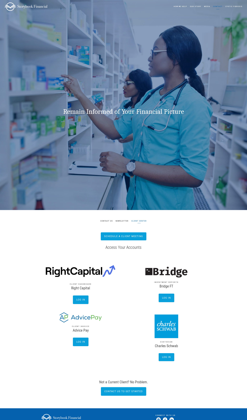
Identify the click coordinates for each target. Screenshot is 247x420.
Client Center (139, 221)
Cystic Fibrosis (233, 6)
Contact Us (106, 221)
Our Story (195, 6)
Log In (80, 299)
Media (207, 6)
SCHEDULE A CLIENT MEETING (123, 236)
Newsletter (122, 221)
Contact (217, 6)
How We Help (180, 6)
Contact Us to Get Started (123, 391)
